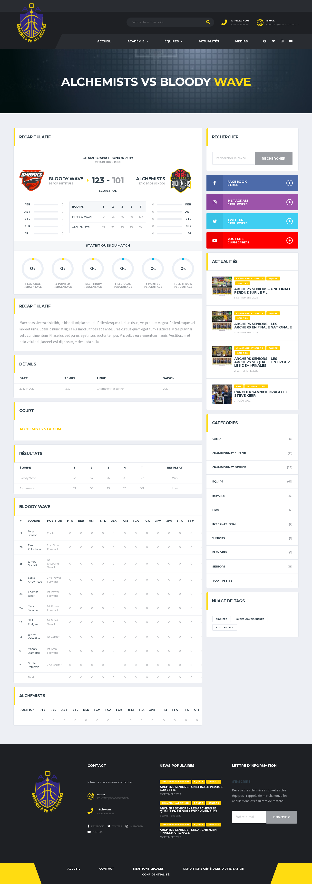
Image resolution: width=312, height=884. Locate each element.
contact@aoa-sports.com (282, 24)
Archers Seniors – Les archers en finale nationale (263, 325)
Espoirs (218, 495)
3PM (158, 520)
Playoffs (219, 552)
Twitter (117, 826)
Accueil (104, 41)
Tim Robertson (34, 547)
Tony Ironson (33, 533)
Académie (135, 41)
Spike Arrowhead (35, 579)
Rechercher (273, 158)
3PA (169, 520)
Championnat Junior (229, 453)
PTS (70, 520)
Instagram (136, 826)
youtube (97, 832)
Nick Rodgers (33, 622)
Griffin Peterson (33, 665)
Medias (241, 41)
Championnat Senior (229, 467)
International (224, 524)
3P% (180, 520)
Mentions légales (148, 868)
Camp (216, 439)
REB (81, 520)
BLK (114, 520)
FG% (147, 520)
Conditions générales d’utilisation (213, 868)
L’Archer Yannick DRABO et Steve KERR (261, 394)
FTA (175, 709)
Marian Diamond (34, 650)
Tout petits (222, 580)
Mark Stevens (33, 608)
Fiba (215, 509)
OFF (197, 709)
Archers (221, 619)
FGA (136, 520)
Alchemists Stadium (40, 429)
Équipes (172, 41)
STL (103, 520)
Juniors (218, 538)
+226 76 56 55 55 (239, 24)
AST (92, 520)
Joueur (34, 520)
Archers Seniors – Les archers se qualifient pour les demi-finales (262, 362)
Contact (106, 868)
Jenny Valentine (34, 636)
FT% (186, 709)
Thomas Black (33, 593)
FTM (191, 520)
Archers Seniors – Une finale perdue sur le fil (262, 291)
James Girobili (32, 563)
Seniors (218, 566)
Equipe (218, 481)
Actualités (209, 41)
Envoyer (281, 817)
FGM (124, 520)
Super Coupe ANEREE (250, 619)
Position (54, 520)
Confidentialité (156, 874)
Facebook (97, 826)
